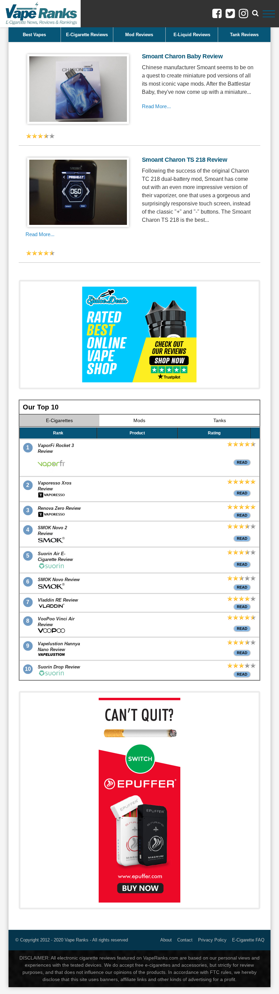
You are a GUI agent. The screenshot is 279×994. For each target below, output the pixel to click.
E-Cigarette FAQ (248, 939)
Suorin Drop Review (59, 666)
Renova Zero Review (59, 508)
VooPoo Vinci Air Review (56, 621)
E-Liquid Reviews (192, 34)
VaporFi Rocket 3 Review (56, 448)
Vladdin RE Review (58, 600)
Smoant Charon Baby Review (182, 56)
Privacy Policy (212, 939)
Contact (185, 939)
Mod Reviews (139, 34)
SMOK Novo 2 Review (52, 530)
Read (242, 462)
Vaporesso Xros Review (54, 485)
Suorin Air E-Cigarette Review (55, 556)
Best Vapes (34, 34)
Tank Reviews (244, 34)
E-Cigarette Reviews (87, 34)
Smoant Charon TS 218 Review (184, 159)
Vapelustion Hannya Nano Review (59, 646)
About (166, 939)
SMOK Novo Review (59, 579)
